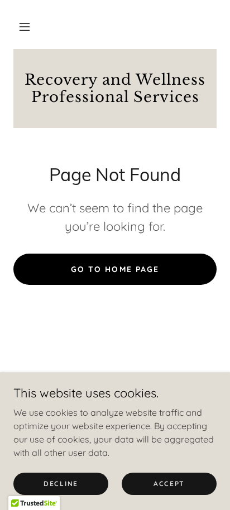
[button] (24, 27)
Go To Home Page (115, 269)
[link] (115, 88)
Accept (169, 483)
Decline (61, 483)
